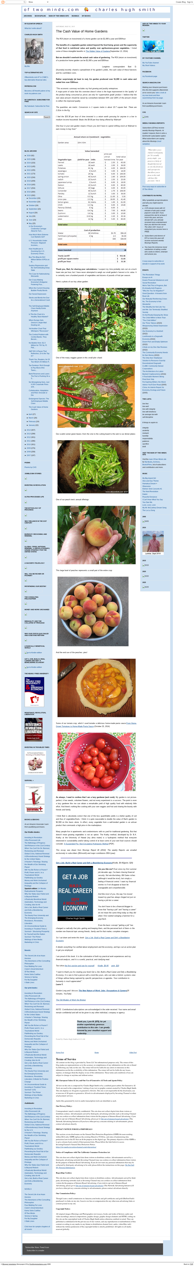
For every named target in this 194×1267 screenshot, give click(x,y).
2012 (29, 437)
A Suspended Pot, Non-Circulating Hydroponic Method (86, 844)
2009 (29, 448)
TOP (191, 1264)
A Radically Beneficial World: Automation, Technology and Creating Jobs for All (36, 902)
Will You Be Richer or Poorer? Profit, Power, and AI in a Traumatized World (36, 1143)
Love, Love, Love (149, 505)
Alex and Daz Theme (150, 481)
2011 (29, 441)
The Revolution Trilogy (151, 275)
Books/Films (40, 16)
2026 (29, 156)
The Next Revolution (150, 492)
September (33, 209)
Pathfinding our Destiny (34, 878)
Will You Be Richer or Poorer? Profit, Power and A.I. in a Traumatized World (36, 872)
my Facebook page (149, 76)
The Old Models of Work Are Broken (71, 1000)
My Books (86, 16)
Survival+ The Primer (33, 937)
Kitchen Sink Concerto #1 (152, 489)
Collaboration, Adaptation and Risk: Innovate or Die (38, 393)
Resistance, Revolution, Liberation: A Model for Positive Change (36, 1079)
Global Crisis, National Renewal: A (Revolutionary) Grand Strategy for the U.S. (37, 1127)
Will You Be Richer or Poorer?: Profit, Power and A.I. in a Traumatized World (36, 1028)
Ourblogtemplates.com (38, 1264)
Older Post (133, 1052)
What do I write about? (33, 28)
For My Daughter (31, 980)
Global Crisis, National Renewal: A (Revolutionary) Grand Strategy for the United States (37, 856)
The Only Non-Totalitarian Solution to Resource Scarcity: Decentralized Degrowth (154, 360)
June (31, 220)
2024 (29, 163)
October (32, 205)
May (30, 223)
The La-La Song (148, 510)
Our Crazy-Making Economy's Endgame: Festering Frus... (38, 282)
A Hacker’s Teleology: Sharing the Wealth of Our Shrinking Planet (36, 1020)
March (31, 418)
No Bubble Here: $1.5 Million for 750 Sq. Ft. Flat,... (38, 345)
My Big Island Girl (149, 478)
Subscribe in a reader (35, 1251)
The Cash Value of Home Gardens (82, 31)
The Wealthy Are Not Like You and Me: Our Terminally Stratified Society (155, 309)
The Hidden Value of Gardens (98, 51)
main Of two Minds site (157, 459)
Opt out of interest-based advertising (115, 1119)
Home (97, 1052)
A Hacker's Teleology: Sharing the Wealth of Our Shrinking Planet (36, 864)
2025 (29, 159)
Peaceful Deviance (149, 497)
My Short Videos (148, 65)
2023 (29, 166)
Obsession (146, 486)
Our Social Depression (37, 294)
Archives (28, 16)
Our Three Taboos (149, 323)
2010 (29, 444)
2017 (29, 188)
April (30, 414)
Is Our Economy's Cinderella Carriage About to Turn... (37, 228)
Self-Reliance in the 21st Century (37, 846)
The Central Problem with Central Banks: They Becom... (38, 337)
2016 (29, 192)
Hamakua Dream (149, 484)
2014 (29, 430)
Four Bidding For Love (33, 966)
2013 (29, 434)
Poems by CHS (30, 467)
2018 (29, 185)
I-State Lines (29, 982)
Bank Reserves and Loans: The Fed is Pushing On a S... (39, 376)
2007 (29, 455)
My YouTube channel (150, 63)
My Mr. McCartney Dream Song (154, 508)
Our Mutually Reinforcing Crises (154, 299)
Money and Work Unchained (36, 880)
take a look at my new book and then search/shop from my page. (154, 95)
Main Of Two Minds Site (59, 16)
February (32, 422)
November (33, 202)
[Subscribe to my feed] (26, 1251)
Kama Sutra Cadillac (32, 974)
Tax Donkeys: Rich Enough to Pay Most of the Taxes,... (39, 367)
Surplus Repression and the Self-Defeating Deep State (39, 268)
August (31, 213)
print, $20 (115, 966)
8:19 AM (82, 1039)
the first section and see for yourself (79, 966)
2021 (29, 174)
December (33, 198)
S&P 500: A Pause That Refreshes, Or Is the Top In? (39, 353)
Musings (75, 16)
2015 (29, 195)
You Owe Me (147, 502)
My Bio (27, 66)
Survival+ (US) (30, 1090)
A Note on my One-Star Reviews (154, 347)
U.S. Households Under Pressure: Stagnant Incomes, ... (38, 243)
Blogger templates (9, 1264)
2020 (29, 177)
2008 (29, 452)
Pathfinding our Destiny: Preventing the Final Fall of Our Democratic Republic (36, 1036)
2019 (29, 181)
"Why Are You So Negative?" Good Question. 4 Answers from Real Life (154, 293)
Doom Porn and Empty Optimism (155, 342)
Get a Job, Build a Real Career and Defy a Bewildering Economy (36, 910)
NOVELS (28, 1189)
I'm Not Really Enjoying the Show (155, 315)
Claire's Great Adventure (34, 969)
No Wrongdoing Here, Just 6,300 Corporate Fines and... (39, 384)
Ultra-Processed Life (32, 840)
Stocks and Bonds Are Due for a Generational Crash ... (39, 300)
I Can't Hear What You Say (152, 500)
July (30, 216)
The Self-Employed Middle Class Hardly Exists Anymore (39, 308)
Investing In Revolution (33, 838)
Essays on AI (147, 277)
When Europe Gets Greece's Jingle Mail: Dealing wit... (38, 322)
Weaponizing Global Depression (155, 326)
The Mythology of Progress (35, 843)
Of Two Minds (30, 972)
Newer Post (60, 1052)
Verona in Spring (31, 977)
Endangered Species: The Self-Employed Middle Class (39, 401)
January (32, 425)
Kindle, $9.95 (103, 966)
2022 (29, 170)
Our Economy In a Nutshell (152, 331)
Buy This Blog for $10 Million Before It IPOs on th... (39, 259)
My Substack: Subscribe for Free (37, 106)
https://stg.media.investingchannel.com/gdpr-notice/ (76, 1147)
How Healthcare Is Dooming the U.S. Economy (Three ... (37, 251)
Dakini (144, 494)
